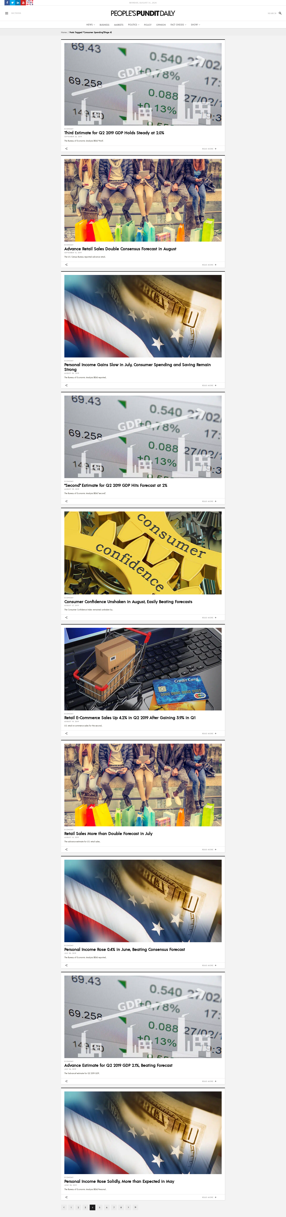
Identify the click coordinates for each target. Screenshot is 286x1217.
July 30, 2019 (70, 953)
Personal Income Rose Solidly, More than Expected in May (119, 1181)
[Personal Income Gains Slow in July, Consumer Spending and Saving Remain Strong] (143, 316)
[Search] (279, 13)
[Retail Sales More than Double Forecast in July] (143, 785)
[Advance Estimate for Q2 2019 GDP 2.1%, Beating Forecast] (143, 1017)
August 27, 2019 (71, 605)
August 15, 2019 (71, 837)
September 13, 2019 (73, 253)
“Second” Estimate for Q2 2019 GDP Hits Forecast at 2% (115, 485)
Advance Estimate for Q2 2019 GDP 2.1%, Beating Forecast (118, 1065)
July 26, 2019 (70, 1069)
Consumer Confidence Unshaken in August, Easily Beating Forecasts (128, 601)
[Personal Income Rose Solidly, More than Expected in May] (143, 1132)
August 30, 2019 (71, 373)
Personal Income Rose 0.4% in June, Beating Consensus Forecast (124, 949)
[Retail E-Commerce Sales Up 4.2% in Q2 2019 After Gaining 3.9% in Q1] (143, 669)
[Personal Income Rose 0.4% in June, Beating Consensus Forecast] (143, 901)
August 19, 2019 (71, 721)
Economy (68, 129)
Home (64, 32)
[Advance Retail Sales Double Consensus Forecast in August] (143, 200)
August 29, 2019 (71, 489)
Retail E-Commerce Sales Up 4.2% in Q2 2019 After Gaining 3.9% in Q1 (129, 717)
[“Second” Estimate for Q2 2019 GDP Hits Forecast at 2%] (143, 437)
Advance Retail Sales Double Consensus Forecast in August (120, 248)
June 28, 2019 (70, 1185)
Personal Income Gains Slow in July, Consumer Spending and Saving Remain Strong (137, 367)
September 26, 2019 (73, 137)
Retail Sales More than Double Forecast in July (108, 833)
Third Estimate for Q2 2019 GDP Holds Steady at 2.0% (114, 132)
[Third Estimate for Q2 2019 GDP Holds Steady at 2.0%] (143, 84)
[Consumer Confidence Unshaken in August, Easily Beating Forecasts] (143, 552)
